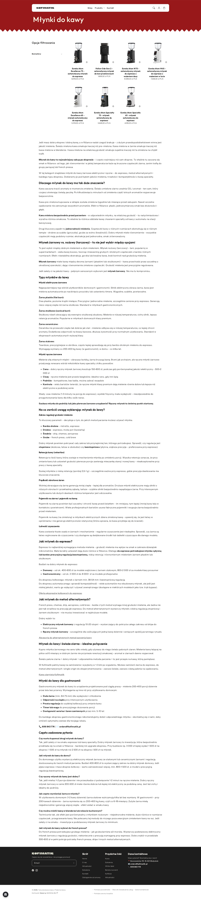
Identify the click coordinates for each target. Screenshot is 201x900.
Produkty (99, 8)
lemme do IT (52, 893)
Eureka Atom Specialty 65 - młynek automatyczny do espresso (131, 116)
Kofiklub (108, 874)
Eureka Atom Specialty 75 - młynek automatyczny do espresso (104, 116)
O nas (84, 862)
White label (109, 866)
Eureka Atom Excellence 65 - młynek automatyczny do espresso (77, 116)
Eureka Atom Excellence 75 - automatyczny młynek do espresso (77, 72)
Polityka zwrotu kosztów (103, 893)
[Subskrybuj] (73, 863)
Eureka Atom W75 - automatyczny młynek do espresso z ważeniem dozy (130, 72)
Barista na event (111, 870)
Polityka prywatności (102, 890)
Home (84, 859)
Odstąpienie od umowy (91, 877)
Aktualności (87, 866)
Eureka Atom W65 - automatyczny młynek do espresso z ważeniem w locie (157, 72)
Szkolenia (86, 870)
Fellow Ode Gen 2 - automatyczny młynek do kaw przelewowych (104, 71)
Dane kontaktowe (142, 890)
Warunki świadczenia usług (122, 890)
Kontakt (85, 874)
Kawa (107, 859)
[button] (153, 7)
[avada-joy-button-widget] (5, 894)
